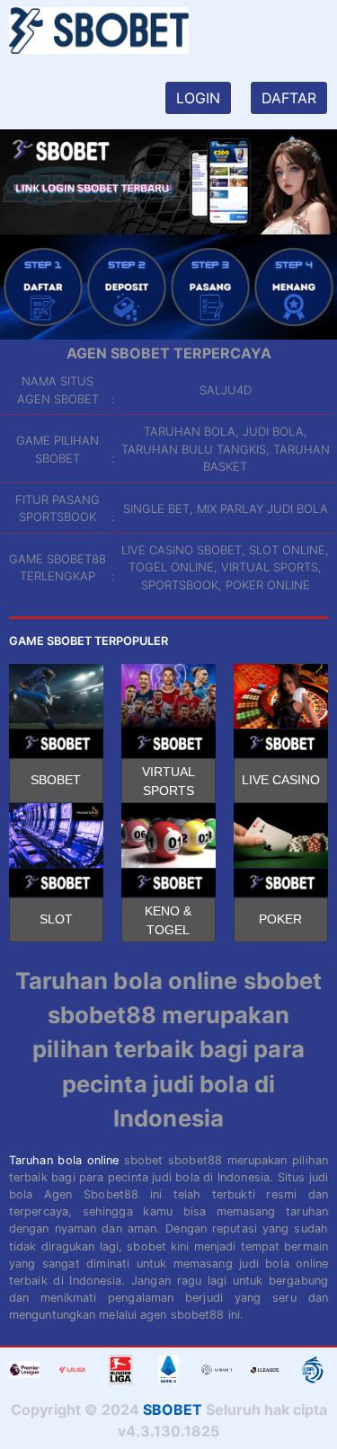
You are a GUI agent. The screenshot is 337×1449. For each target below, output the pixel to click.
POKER (280, 919)
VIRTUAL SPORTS (168, 781)
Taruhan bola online (64, 1160)
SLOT (56, 919)
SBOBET (56, 780)
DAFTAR (289, 98)
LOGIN (198, 98)
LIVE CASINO (281, 780)
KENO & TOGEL (168, 920)
